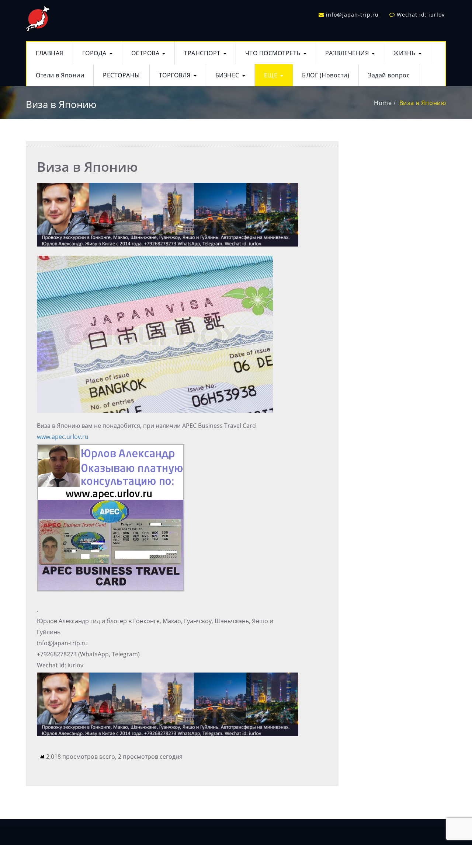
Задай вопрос (389, 75)
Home (383, 103)
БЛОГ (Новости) (325, 75)
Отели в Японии (60, 75)
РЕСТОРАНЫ (121, 75)
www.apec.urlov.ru (62, 437)
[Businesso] (38, 17)
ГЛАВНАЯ (49, 53)
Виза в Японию (422, 103)
